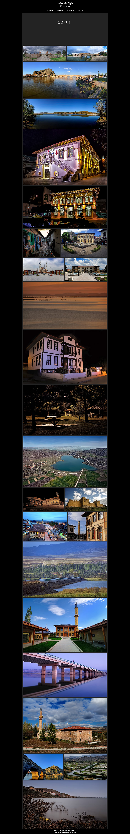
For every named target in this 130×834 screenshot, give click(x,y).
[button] (71, 10)
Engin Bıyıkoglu (65, 3)
